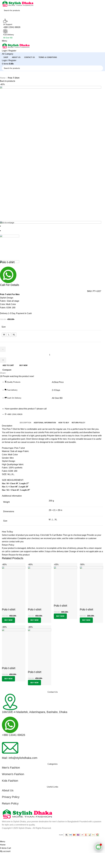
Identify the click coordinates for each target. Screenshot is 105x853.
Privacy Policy (10, 797)
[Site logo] (18, 3)
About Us (7, 790)
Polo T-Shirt (13, 78)
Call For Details (9, 285)
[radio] (4, 335)
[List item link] (51, 415)
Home (3, 78)
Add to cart (8, 365)
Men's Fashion (11, 767)
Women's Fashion (13, 774)
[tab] (25, 423)
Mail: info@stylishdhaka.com (19, 757)
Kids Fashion (10, 780)
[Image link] (27, 814)
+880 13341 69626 (13, 735)
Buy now (23, 365)
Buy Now (86, 620)
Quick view (83, 604)
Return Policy (10, 803)
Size (4, 327)
